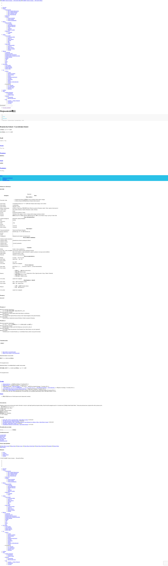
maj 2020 (2, 439)
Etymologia (10, 93)
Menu (1, 175)
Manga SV (7, 31)
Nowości (4, 7)
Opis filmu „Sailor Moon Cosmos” (10, 423)
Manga (4, 21)
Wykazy (7, 16)
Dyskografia (10, 97)
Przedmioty (10, 79)
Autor (1, 393)
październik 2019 (3, 440)
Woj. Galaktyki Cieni (12, 13)
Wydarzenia (10, 101)
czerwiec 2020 (3, 438)
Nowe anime (8, 35)
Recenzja (10, 88)
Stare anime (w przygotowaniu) (9, 351)
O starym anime (11, 45)
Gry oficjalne (10, 85)
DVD (9, 42)
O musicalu (7, 52)
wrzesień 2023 (3, 435)
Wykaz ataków (11, 19)
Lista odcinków (8, 66)
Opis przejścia (11, 74)
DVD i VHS (8, 68)
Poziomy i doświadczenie (13, 81)
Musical (4, 51)
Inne (6, 99)
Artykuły (10, 103)
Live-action (5, 64)
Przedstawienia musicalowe (11, 54)
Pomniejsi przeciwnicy (12, 77)
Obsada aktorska (8, 57)
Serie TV (10, 38)
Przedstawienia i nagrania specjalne (12, 55)
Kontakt (4, 455)
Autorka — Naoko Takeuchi (14, 100)
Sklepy (9, 80)
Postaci (4, 8)
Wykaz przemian (11, 18)
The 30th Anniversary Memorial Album (11, 421)
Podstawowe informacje (8, 178)
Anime (4, 34)
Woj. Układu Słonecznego (13, 11)
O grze (9, 72)
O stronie (4, 453)
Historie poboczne (11, 26)
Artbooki (10, 28)
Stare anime (7, 44)
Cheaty (9, 83)
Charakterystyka (6, 180)
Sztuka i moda (11, 94)
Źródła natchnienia (9, 92)
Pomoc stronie (6, 454)
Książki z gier (11, 87)
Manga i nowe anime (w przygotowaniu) (11, 353)
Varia (4, 91)
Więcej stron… (3, 447)
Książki (9, 40)
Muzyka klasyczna (12, 98)
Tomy (9, 27)
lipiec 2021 (2, 437)
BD (8, 41)
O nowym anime (11, 37)
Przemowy (5, 179)
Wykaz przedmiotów (12, 20)
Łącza (4, 452)
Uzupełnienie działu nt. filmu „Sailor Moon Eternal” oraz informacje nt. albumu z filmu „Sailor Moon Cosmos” (26, 422)
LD (6, 60)
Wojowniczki (8, 9)
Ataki (1, 160)
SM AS (6, 71)
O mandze (10, 24)
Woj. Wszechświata (12, 14)
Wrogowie (7, 15)
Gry (3, 70)
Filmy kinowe (11, 39)
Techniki (9, 78)
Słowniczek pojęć (9, 53)
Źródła (2, 381)
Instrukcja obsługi (11, 73)
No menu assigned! (7, 107)
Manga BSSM (8, 22)
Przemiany (3, 153)
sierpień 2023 (3, 436)
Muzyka (7, 96)
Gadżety (4, 90)
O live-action (8, 65)
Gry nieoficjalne (11, 86)
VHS (6, 59)
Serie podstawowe (11, 25)
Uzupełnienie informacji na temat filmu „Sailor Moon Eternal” (15, 424)
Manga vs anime (11, 29)
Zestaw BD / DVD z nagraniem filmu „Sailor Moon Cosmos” (15, 419)
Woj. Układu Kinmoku (12, 12)
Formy (2, 145)
